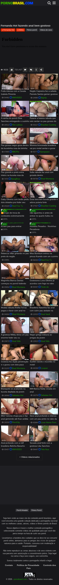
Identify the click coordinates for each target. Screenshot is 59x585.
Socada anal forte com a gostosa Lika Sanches (41, 444)
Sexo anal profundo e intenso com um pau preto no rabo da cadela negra (43, 418)
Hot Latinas (17, 125)
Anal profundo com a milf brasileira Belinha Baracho (13, 444)
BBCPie (15, 152)
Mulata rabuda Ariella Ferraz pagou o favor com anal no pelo (14, 309)
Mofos (21, 30)
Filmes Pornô (36, 510)
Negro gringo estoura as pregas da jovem (41, 336)
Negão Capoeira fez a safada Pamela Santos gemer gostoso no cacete (44, 93)
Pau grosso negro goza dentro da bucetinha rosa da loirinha (15, 146)
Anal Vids (16, 341)
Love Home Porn (48, 422)
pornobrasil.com (20, 579)
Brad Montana (47, 179)
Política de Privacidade (28, 565)
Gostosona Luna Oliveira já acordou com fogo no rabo (42, 282)
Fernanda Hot (8, 30)
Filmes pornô (32, 30)
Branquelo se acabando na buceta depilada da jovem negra (13, 390)
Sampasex (45, 152)
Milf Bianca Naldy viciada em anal (43, 390)
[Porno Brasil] (17, 3)
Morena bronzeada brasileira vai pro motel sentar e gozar (43, 146)
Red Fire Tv (17, 206)
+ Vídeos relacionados (29, 457)
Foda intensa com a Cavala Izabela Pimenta (13, 92)
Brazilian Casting (48, 125)
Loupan (44, 368)
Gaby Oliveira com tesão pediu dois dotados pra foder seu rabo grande (15, 201)
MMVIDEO (17, 97)
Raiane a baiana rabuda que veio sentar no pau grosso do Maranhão (43, 120)
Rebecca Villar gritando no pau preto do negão (15, 255)
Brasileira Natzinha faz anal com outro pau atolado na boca (42, 309)
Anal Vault (45, 314)
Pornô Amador (22, 510)
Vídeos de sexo (46, 30)
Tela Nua (45, 449)
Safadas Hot (17, 395)
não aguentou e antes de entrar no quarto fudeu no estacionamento (41, 215)
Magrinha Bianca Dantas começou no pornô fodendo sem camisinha (13, 282)
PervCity (16, 422)
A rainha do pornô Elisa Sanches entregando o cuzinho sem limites (15, 120)
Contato (9, 565)
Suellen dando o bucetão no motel (42, 363)
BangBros (15, 179)
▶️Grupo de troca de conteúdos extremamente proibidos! (12, 215)
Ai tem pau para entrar (11, 226)
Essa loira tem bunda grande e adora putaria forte (44, 200)
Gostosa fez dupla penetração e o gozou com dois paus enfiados (14, 363)
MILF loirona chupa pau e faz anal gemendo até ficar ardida (14, 417)
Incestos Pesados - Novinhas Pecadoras (43, 227)
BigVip (44, 97)
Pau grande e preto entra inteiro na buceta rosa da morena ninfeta (12, 174)
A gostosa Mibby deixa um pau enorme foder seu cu (15, 336)
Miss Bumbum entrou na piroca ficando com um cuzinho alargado (44, 255)
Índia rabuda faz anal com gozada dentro (41, 173)
